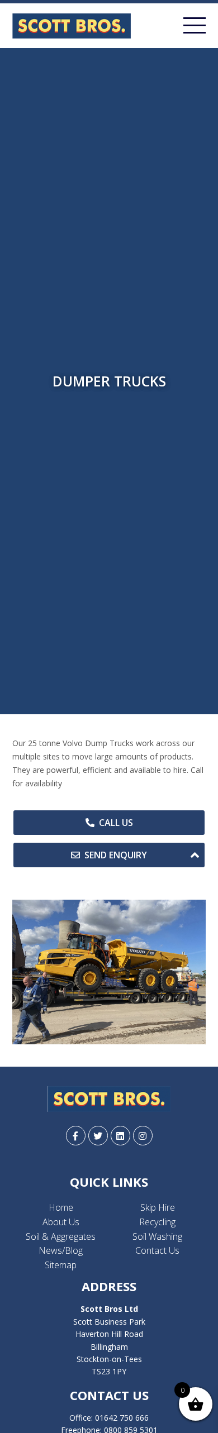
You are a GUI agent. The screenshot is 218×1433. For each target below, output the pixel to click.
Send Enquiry (115, 855)
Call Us (116, 822)
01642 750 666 (122, 1417)
